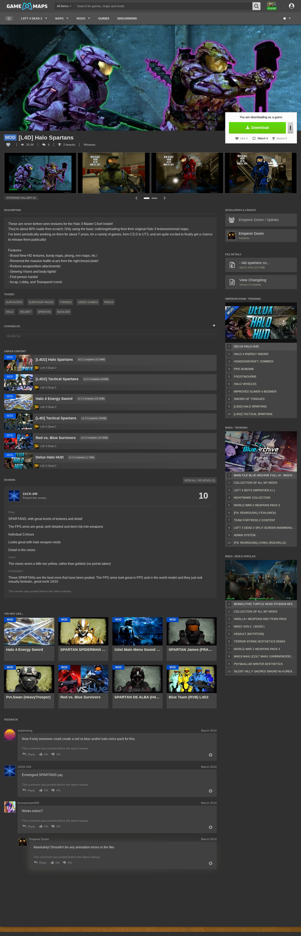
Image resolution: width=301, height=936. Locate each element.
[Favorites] (9, 18)
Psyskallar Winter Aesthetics (258, 664)
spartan (44, 311)
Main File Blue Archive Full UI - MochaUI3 (264, 475)
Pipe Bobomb (243, 369)
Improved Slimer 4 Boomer (255, 391)
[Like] (8, 144)
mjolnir (63, 311)
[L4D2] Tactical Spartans (253, 414)
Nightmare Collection (252, 497)
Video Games (88, 302)
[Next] (165, 198)
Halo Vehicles (245, 384)
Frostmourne (245, 376)
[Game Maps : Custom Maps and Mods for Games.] (27, 6)
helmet (26, 311)
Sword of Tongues (249, 398)
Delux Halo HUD (246, 346)
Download (259, 128)
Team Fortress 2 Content (254, 520)
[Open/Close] (214, 326)
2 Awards (68, 144)
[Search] (256, 6)
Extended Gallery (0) (21, 197)
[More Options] (290, 128)
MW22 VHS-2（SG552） (250, 626)
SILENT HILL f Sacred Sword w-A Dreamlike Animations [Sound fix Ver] (264, 671)
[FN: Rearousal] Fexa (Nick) (255, 512)
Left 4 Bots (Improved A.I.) (254, 490)
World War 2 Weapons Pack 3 (257, 505)
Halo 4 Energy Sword (251, 354)
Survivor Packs (41, 302)
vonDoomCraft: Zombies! (254, 361)
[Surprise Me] (286, 18)
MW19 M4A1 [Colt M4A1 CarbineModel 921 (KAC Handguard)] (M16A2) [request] (264, 656)
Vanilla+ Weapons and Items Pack (260, 619)
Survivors (14, 302)
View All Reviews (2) (199, 480)
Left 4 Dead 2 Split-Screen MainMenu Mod (264, 527)
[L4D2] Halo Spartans (250, 406)
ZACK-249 (30, 494)
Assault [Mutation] (249, 633)
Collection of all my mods (255, 482)
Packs (108, 302)
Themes (66, 302)
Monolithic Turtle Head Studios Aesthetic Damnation (264, 604)
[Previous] (136, 198)
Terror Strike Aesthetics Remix (259, 641)
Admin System (245, 535)
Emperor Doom (251, 233)
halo (10, 311)
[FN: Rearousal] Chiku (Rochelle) (260, 542)
